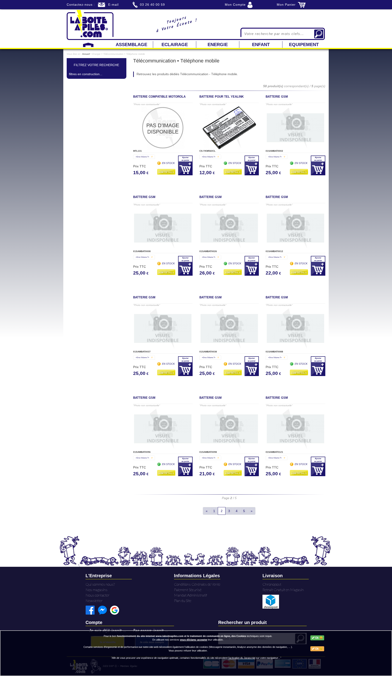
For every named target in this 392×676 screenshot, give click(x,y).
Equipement (304, 44)
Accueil (86, 54)
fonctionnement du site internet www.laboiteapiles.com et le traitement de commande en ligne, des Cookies (181, 636)
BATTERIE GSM (277, 96)
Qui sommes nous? (100, 584)
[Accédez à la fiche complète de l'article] (163, 127)
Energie (218, 44)
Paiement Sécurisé (187, 589)
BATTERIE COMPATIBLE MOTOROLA (159, 96)
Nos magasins (97, 589)
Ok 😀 (318, 637)
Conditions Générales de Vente (197, 584)
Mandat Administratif (190, 595)
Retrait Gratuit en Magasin (283, 589)
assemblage (131, 44)
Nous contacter (98, 595)
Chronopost (271, 584)
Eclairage (175, 44)
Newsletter (94, 600)
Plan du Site (182, 600)
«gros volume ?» (144, 157)
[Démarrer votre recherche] (318, 34)
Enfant (261, 44)
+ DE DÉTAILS (166, 172)
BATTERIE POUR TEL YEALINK (221, 96)
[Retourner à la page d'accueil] (90, 24)
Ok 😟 (318, 648)
